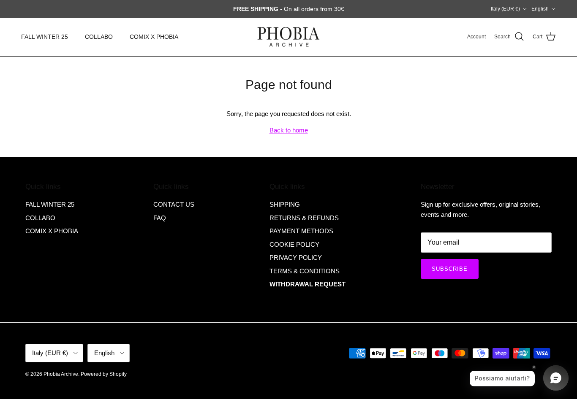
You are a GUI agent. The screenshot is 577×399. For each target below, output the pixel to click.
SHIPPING (284, 204)
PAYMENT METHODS (301, 231)
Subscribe (450, 269)
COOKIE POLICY (294, 244)
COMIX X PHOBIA (154, 36)
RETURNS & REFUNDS (304, 217)
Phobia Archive (61, 374)
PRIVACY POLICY (295, 257)
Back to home (288, 130)
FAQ (159, 217)
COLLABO (99, 36)
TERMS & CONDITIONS (304, 271)
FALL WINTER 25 (44, 36)
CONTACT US (173, 204)
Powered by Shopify (104, 374)
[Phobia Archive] (288, 37)
